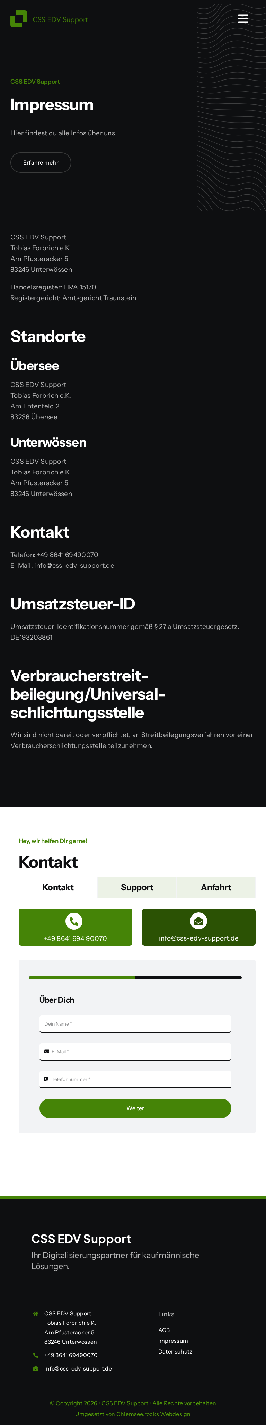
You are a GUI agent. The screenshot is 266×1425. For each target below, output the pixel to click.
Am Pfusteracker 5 (69, 1332)
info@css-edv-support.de (78, 1368)
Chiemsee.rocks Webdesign (153, 1413)
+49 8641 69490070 (71, 1354)
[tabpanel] (137, 1024)
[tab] (58, 887)
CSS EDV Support (67, 1313)
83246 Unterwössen (70, 1341)
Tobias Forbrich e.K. (70, 1322)
